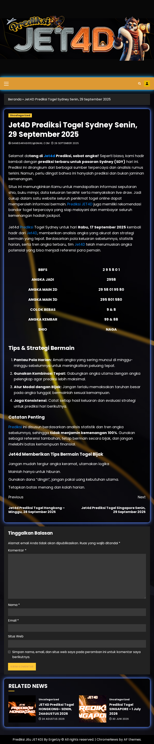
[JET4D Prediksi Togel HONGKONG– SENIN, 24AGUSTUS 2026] (22, 709)
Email (13, 620)
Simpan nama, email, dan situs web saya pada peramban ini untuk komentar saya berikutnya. (76, 654)
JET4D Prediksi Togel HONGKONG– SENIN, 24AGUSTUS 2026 (56, 709)
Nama (14, 605)
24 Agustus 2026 (53, 719)
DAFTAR (147, 84)
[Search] (139, 83)
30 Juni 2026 (120, 719)
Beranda (14, 99)
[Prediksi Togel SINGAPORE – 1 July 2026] (92, 709)
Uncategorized (20, 115)
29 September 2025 (66, 143)
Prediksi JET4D (79, 204)
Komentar (17, 550)
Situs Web (15, 636)
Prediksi (27, 227)
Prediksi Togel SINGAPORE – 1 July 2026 (125, 709)
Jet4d (50, 155)
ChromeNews (107, 739)
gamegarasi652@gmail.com (30, 143)
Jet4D (32, 232)
